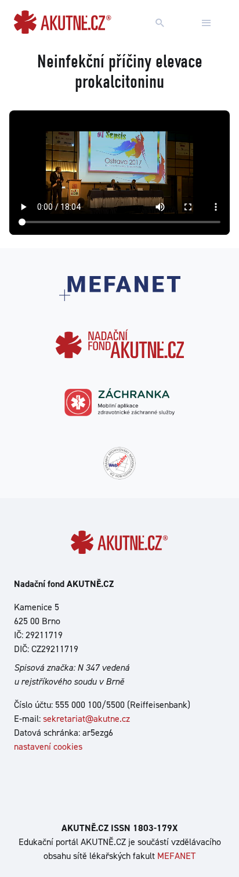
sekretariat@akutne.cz (86, 719)
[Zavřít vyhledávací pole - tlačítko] (206, 23)
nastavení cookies (48, 746)
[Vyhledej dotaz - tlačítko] (160, 23)
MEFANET (176, 856)
